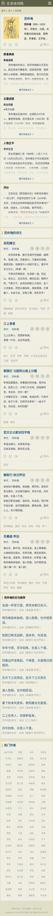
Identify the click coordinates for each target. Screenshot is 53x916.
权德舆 (32, 845)
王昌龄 (20, 864)
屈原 (20, 889)
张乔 (8, 858)
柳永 (43, 783)
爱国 (10, 313)
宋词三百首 (9, 583)
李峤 (8, 864)
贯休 (43, 821)
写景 (42, 308)
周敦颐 (8, 796)
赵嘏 (43, 870)
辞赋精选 (8, 308)
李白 (32, 808)
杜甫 (8, 814)
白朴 (32, 752)
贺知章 (32, 883)
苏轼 (32, 758)
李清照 (43, 789)
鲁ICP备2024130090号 (39, 913)
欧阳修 (32, 765)
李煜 (43, 796)
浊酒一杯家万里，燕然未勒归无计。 (25, 605)
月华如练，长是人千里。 (18, 728)
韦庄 (32, 852)
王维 (43, 827)
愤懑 (6, 422)
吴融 (32, 858)
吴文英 (8, 783)
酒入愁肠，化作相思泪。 (18, 690)
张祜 (20, 852)
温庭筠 (20, 827)
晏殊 (43, 777)
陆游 (20, 765)
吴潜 (8, 777)
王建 (20, 833)
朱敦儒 (32, 783)
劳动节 (14, 360)
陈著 (8, 771)
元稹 (43, 802)
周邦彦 (8, 789)
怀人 (44, 526)
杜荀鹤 (32, 839)
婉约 (17, 526)
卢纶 (43, 858)
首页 (3, 10)
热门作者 (10, 745)
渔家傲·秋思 (32, 610)
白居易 (43, 808)
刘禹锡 (8, 808)
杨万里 (43, 758)
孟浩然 (8, 845)
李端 (32, 870)
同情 (26, 356)
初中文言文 (21, 308)
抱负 (12, 422)
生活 (12, 356)
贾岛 (8, 827)
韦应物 (20, 802)
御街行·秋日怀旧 (14, 475)
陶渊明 (8, 889)
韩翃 (43, 877)
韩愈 (8, 833)
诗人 (10, 10)
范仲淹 (18, 10)
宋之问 (43, 864)
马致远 (43, 752)
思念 (12, 587)
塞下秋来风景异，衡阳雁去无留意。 (25, 703)
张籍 (20, 814)
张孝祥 (32, 771)
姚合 (32, 814)
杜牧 (8, 821)
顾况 (32, 864)
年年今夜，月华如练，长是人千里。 (25, 648)
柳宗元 (8, 877)
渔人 (6, 356)
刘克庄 (8, 765)
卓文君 (43, 895)
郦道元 (43, 883)
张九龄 (20, 877)
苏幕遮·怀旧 (11, 536)
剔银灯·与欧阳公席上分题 (20, 371)
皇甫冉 (43, 852)
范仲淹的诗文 (13, 233)
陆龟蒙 (8, 802)
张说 (20, 858)
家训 (6, 464)
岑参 (43, 833)
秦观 (43, 771)
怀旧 (6, 587)
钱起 (32, 833)
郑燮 (20, 752)
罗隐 (8, 839)
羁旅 (19, 587)
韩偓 (43, 845)
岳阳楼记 (9, 243)
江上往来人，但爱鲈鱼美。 (19, 715)
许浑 (43, 814)
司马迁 (43, 889)
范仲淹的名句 (9, 610)
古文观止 (33, 308)
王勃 (20, 883)
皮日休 (8, 852)
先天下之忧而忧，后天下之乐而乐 (24, 678)
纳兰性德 (8, 752)
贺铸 (32, 789)
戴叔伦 (20, 845)
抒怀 (19, 356)
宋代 (6, 249)
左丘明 (32, 889)
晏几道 (20, 783)
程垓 (20, 789)
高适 (8, 870)
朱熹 (43, 765)
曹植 (20, 895)
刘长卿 (32, 821)
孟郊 (32, 827)
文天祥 (20, 796)
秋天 (24, 526)
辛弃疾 (20, 771)
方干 (43, 839)
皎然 (20, 821)
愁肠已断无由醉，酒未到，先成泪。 (25, 635)
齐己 (20, 808)
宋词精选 (8, 526)
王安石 (8, 758)
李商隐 (32, 802)
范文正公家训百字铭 (17, 432)
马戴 (8, 883)
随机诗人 (16, 44)
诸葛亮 (32, 895)
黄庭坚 (20, 758)
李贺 (32, 877)
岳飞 (32, 796)
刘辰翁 (20, 777)
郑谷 (20, 839)
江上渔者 (9, 323)
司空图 (20, 870)
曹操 (8, 895)
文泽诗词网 (14, 3)
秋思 (31, 526)
